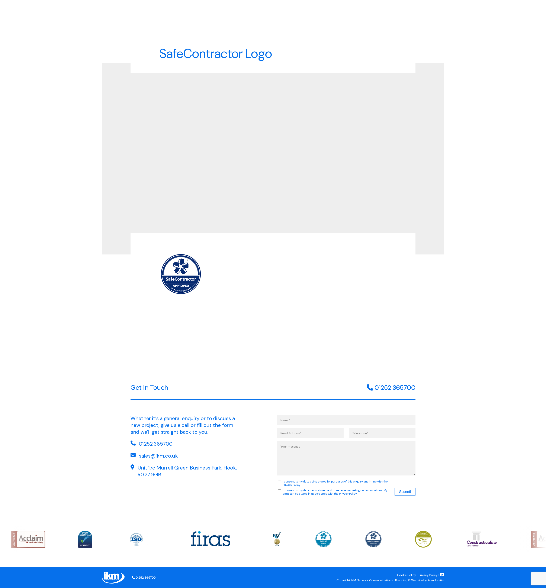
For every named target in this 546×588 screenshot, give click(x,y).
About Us (319, 10)
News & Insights (392, 10)
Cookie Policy (406, 575)
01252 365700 (394, 387)
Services (289, 10)
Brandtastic (436, 580)
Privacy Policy (291, 485)
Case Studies (353, 10)
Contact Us (431, 10)
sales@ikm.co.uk (158, 455)
